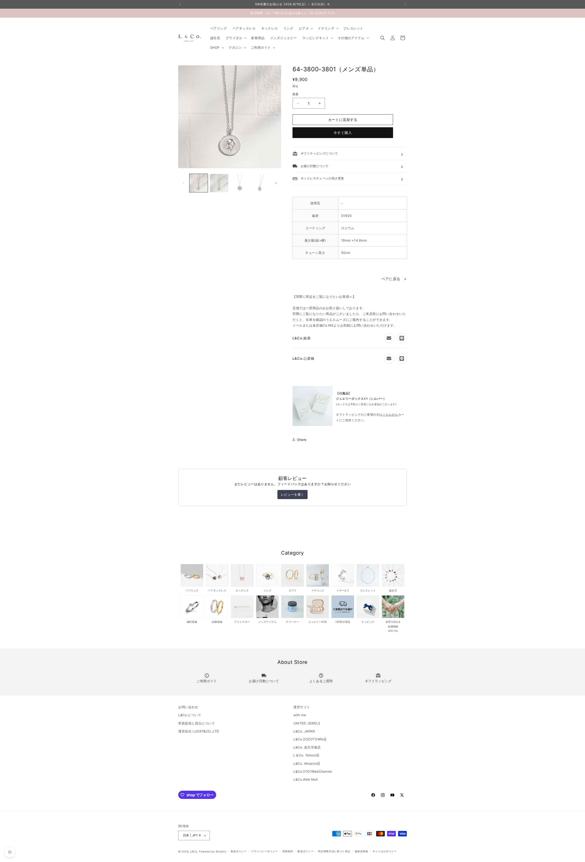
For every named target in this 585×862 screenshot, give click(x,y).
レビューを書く (292, 494)
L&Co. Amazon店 (306, 763)
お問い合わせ (188, 707)
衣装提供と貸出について (196, 723)
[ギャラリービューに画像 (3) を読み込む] (240, 183)
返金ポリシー (239, 851)
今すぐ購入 (343, 132)
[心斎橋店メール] (389, 359)
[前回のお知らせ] (180, 4)
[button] (305, 28)
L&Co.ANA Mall (305, 779)
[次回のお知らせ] (405, 4)
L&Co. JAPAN (304, 731)
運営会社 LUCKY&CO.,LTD (198, 731)
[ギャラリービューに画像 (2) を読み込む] (219, 183)
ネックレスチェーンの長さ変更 (318, 178)
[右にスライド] (276, 183)
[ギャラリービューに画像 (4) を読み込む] (260, 183)
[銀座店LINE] (402, 338)
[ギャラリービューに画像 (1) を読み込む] (198, 183)
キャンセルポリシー (384, 851)
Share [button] (301, 440)
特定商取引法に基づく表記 (334, 851)
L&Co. (194, 851)
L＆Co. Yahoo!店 (306, 755)
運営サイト (301, 707)
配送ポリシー (306, 851)
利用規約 (287, 851)
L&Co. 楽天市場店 (307, 747)
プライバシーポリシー (264, 851)
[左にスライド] (183, 183)
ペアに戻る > (394, 279)
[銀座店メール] (389, 338)
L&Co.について (189, 715)
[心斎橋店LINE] (402, 359)
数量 (295, 94)
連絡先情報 (361, 851)
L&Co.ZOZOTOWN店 (310, 739)
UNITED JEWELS (306, 723)
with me (299, 715)
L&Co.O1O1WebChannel (312, 771)
